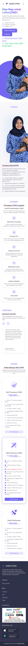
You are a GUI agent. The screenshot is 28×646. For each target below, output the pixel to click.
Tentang (4, 591)
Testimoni (4, 597)
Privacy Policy (6, 583)
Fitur (3, 594)
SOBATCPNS (20, 643)
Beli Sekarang (14, 431)
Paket (3, 600)
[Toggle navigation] (3, 3)
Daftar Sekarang (9, 30)
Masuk (8, 34)
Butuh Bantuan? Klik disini (13, 42)
